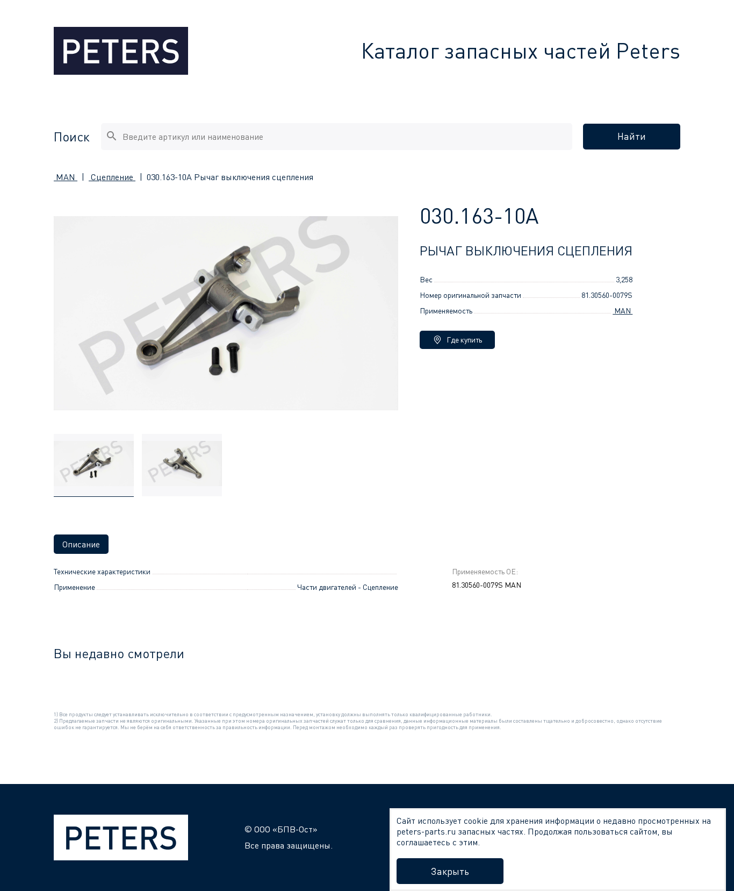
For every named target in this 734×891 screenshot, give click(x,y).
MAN (65, 177)
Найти (631, 136)
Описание (81, 544)
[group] (94, 465)
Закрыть (450, 871)
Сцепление (112, 177)
